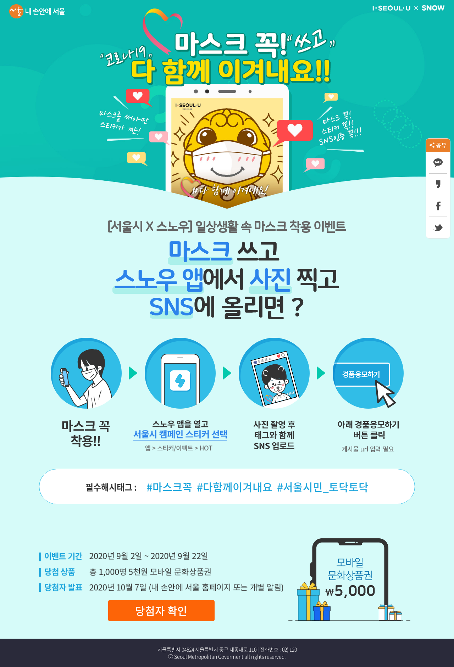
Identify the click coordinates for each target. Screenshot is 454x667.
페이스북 (438, 206)
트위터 (438, 227)
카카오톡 (438, 162)
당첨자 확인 (161, 610)
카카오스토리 (438, 184)
